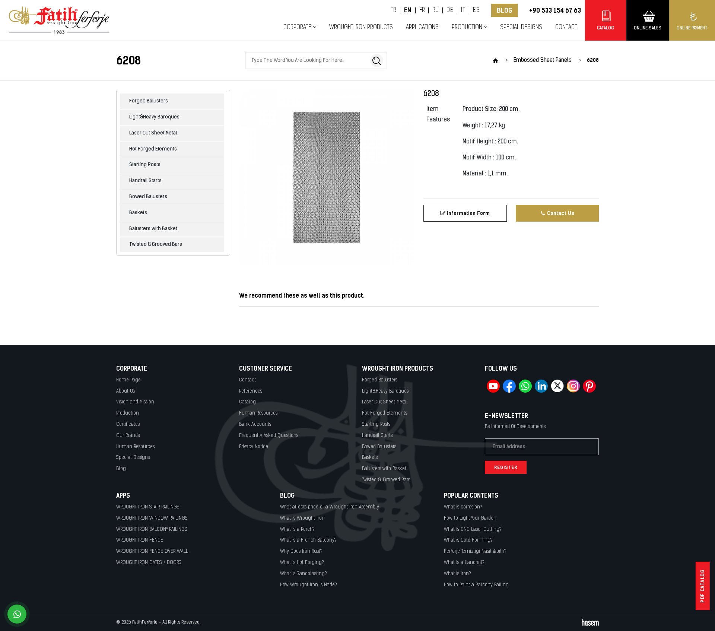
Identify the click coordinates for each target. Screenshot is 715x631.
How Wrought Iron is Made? (308, 585)
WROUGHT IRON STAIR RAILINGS (147, 507)
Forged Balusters (148, 101)
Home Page (128, 380)
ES (476, 10)
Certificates (128, 424)
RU (435, 10)
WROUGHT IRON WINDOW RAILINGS (152, 518)
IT (463, 10)
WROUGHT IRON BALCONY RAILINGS (151, 529)
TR (393, 10)
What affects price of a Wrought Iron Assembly (329, 507)
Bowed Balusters (148, 196)
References (250, 391)
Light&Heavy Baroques (154, 117)
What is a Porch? (297, 529)
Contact (566, 27)
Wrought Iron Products (361, 27)
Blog (504, 10)
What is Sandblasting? (303, 574)
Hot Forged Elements (153, 149)
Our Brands (128, 435)
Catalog (247, 402)
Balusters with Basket (153, 228)
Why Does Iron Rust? (301, 551)
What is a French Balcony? (308, 540)
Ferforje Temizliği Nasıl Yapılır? (475, 551)
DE (450, 10)
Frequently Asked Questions (268, 435)
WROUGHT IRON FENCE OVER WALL (152, 551)
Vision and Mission (135, 402)
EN (407, 10)
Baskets (138, 212)
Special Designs (521, 27)
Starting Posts (145, 164)
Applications (422, 27)
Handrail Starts (145, 180)
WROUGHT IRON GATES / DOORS (148, 562)
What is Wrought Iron (302, 518)
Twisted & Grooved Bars (155, 244)
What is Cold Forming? (468, 540)
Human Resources (135, 447)
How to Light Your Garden (470, 518)
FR (422, 10)
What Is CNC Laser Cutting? (473, 529)
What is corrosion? (463, 507)
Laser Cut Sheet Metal (153, 133)
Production (127, 413)
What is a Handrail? (464, 562)
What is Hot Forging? (302, 562)
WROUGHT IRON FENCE (139, 540)
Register (505, 467)
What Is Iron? (457, 574)
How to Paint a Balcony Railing (476, 585)
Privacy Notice (253, 447)
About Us (125, 391)
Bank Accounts (255, 424)
